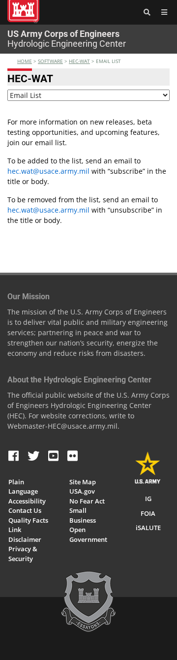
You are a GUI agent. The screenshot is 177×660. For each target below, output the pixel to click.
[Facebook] (13, 456)
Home (24, 61)
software (50, 61)
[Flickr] (72, 456)
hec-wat (79, 61)
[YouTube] (53, 456)
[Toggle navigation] (162, 12)
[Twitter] (33, 456)
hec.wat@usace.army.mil (48, 171)
